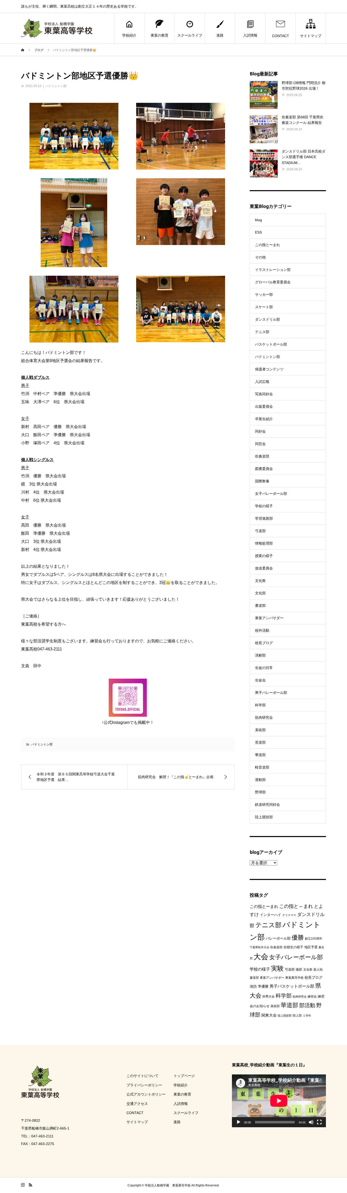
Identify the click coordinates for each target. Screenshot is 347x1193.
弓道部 (260, 531)
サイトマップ (310, 36)
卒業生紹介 (264, 419)
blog (258, 220)
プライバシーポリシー (144, 1085)
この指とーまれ (264, 906)
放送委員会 (264, 568)
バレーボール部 (278, 938)
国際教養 (262, 481)
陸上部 (297, 1015)
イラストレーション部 (273, 270)
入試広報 (262, 382)
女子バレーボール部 (271, 494)
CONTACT (280, 36)
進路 (220, 35)
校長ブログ (264, 643)
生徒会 (260, 680)
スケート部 (264, 307)
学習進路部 (264, 518)
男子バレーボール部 (271, 693)
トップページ (184, 1076)
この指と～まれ (296, 906)
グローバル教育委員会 (273, 282)
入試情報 (250, 35)
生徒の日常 (264, 668)
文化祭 (260, 581)
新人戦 (318, 969)
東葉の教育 (159, 35)
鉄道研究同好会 (267, 805)
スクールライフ (189, 35)
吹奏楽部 (262, 456)
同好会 (260, 431)
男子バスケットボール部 (292, 986)
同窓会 (260, 444)
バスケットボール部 (271, 344)
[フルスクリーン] (319, 1122)
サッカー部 (264, 294)
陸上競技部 (264, 817)
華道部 (260, 755)
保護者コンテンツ (269, 369)
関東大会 (269, 1015)
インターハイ (270, 915)
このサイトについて (143, 1076)
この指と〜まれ (267, 245)
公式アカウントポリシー (146, 1094)
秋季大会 (268, 996)
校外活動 (262, 630)
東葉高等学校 (294, 977)
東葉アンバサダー (269, 618)
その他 (260, 257)
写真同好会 (264, 394)
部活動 (307, 1005)
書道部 (260, 605)
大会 (261, 956)
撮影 (299, 969)
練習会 (312, 996)
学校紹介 (129, 35)
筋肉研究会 (264, 717)
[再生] (238, 1122)
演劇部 (260, 655)
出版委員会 (264, 406)
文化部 (260, 593)
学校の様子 (264, 506)
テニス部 (262, 332)
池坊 (253, 986)
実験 (277, 968)
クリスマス (289, 915)
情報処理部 (264, 543)
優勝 (298, 937)
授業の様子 (264, 556)
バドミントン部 (56, 86)
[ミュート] (311, 1122)
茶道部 (260, 742)
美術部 (260, 730)
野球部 (260, 792)
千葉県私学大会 (259, 947)
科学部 (260, 705)
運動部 (260, 780)
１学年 (307, 1015)
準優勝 (263, 986)
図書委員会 (264, 469)
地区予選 (311, 947)
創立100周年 (313, 938)
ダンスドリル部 (267, 319)
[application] (279, 1100)
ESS (258, 232)
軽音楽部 (262, 767)
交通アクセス (137, 1104)
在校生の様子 (293, 947)
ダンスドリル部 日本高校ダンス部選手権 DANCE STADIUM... (303, 157)
